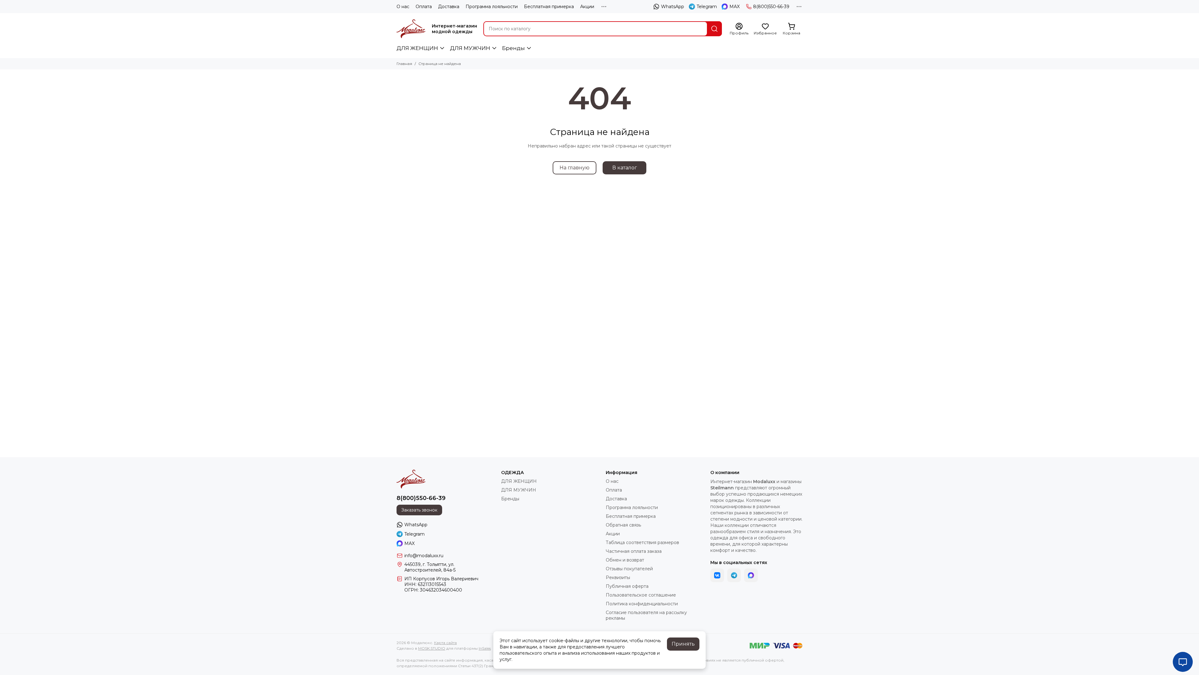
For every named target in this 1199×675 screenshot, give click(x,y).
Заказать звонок (419, 510)
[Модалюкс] (411, 28)
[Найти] (714, 28)
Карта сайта (445, 642)
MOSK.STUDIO (431, 648)
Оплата (424, 6)
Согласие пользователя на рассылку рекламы (646, 615)
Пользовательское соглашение (641, 595)
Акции (587, 6)
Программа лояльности (492, 6)
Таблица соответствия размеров (642, 542)
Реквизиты (618, 577)
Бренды (513, 48)
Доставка (448, 6)
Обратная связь (623, 525)
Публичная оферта (627, 586)
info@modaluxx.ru (423, 555)
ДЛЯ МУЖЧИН (470, 48)
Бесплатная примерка (549, 6)
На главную (575, 168)
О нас (403, 6)
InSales (485, 648)
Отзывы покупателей (629, 569)
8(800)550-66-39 (771, 6)
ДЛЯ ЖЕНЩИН (417, 48)
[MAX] (751, 575)
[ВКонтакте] (717, 575)
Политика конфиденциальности (642, 604)
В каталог (624, 168)
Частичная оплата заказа (634, 551)
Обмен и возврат (625, 560)
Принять (683, 644)
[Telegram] (734, 575)
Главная (404, 63)
